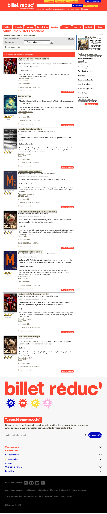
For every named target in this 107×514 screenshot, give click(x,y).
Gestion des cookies (63, 497)
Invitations (49, 1)
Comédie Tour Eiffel (25, 111)
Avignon (21, 80)
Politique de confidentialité (36, 490)
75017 (20, 156)
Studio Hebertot (24, 154)
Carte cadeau (72, 1)
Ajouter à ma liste (26, 91)
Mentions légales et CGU (60, 490)
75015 (20, 113)
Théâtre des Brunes (25, 78)
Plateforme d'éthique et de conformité (23, 497)
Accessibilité (47, 497)
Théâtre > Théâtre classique (26, 216)
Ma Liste (84, 9)
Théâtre (20, 60)
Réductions (60, 1)
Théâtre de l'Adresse (25, 194)
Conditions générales (14, 490)
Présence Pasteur (24, 276)
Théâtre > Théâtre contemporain (28, 176)
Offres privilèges (90, 6)
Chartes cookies (80, 490)
